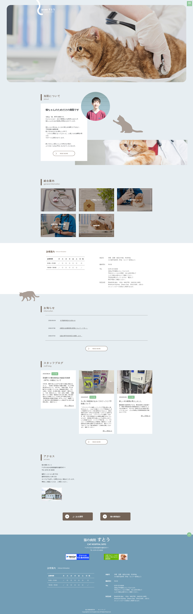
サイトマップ (101, 609)
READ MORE (64, 153)
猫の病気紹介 (115, 517)
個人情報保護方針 (90, 609)
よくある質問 (78, 517)
